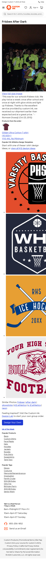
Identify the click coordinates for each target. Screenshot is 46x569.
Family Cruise (9, 478)
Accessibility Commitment (14, 549)
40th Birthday (10, 489)
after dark (31, 402)
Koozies (7, 452)
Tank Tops (8, 460)
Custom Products (11, 540)
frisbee (20, 402)
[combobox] (23, 14)
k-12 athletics (34, 405)
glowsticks (7, 405)
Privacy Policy (12, 546)
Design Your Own (12, 422)
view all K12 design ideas (23, 148)
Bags (6, 436)
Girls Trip (7, 484)
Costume (8, 471)
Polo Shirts (8, 454)
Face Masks (9, 441)
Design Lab (7, 416)
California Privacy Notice (29, 546)
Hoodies (7, 447)
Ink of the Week (8, 429)
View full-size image (12, 93)
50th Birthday (10, 481)
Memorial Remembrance (15, 473)
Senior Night (9, 492)
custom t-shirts (35, 543)
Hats (6, 444)
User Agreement (33, 549)
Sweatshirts (9, 457)
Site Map (38, 540)
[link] (13, 7)
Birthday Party (10, 486)
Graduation (9, 476)
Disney (7, 468)
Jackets (7, 449)
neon (4, 408)
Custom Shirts (10, 439)
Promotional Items (26, 540)
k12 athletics (20, 405)
